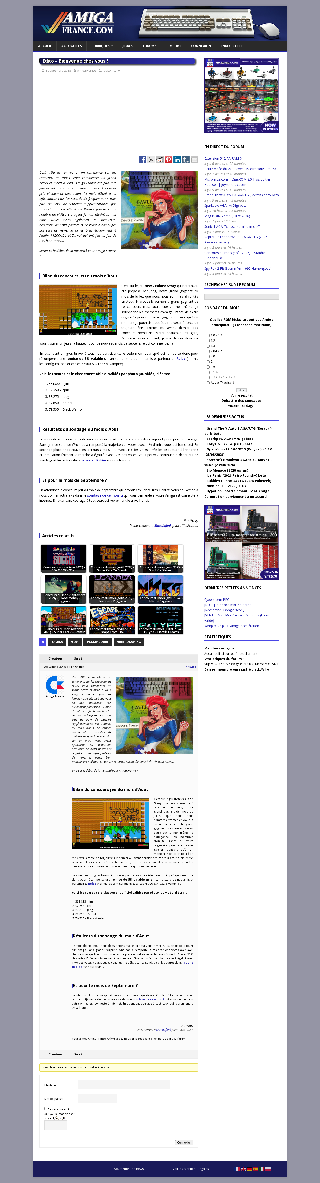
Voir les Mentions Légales (191, 1169)
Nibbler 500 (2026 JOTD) (226, 486)
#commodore (98, 642)
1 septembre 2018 (58, 70)
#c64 (74, 642)
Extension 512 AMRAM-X (223, 158)
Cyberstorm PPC (216, 599)
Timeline (174, 46)
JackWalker (262, 669)
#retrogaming (129, 642)
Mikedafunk (162, 525)
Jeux (126, 46)
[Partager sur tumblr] (186, 159)
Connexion (201, 46)
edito (107, 70)
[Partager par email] (194, 159)
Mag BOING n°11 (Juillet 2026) (227, 216)
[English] (244, 1169)
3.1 (213, 361)
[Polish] (268, 1169)
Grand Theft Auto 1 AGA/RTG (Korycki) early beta (241, 195)
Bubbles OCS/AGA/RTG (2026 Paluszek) (239, 481)
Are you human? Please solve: (59, 1116)
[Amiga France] (160, 38)
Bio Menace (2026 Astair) (227, 470)
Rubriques (100, 46)
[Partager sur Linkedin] (177, 159)
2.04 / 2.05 (218, 351)
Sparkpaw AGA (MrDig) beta (225, 205)
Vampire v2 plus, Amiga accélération (231, 625)
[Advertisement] (118, 117)
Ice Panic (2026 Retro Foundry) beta (236, 475)
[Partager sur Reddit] (160, 159)
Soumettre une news (129, 1169)
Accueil (45, 46)
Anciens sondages (241, 405)
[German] (250, 1169)
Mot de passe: (53, 1099)
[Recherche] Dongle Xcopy (224, 610)
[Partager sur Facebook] (142, 159)
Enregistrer (232, 46)
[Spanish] (256, 1169)
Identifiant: (51, 1085)
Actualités (71, 46)
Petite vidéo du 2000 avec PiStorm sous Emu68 (240, 168)
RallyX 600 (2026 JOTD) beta (230, 444)
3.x (213, 367)
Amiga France (86, 70)
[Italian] (262, 1169)
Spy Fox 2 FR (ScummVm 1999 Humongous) (238, 268)
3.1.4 (214, 372)
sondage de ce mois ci (105, 495)
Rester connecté (58, 1109)
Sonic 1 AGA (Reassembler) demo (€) (232, 226)
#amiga (57, 642)
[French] (237, 1169)
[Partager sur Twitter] (151, 159)
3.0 (213, 356)
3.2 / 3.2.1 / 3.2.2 (223, 377)
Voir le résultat (242, 395)
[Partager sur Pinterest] (168, 159)
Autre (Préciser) (222, 382)
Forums (149, 46)
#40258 (191, 667)
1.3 (213, 345)
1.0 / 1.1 (217, 335)
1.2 (213, 340)
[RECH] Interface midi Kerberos (227, 605)
